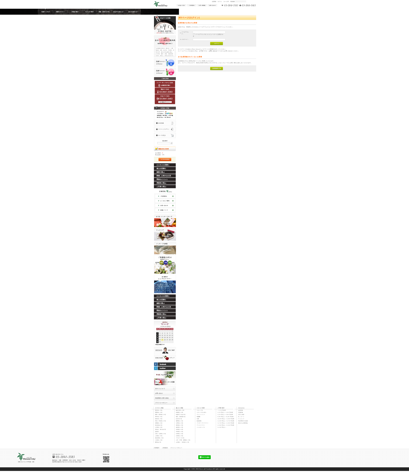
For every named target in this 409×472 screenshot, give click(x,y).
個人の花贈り (161, 168)
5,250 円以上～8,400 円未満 (225, 414)
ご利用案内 (156, 447)
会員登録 (214, 1)
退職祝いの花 (158, 423)
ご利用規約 (165, 447)
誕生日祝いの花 (180, 410)
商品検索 (232, 1)
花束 (198, 418)
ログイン (220, 1)
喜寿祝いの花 (179, 425)
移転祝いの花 (158, 418)
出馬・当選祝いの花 (160, 433)
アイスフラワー (201, 425)
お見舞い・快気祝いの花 (182, 442)
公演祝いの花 (158, 427)
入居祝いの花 (158, 440)
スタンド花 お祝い (202, 412)
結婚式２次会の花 (180, 414)
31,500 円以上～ (221, 427)
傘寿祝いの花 (179, 427)
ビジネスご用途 (159, 407)
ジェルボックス (201, 427)
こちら (197, 49)
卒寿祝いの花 (179, 431)
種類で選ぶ (161, 172)
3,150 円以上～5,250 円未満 (225, 412)
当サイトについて (160, 388)
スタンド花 (200, 410)
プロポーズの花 (180, 437)
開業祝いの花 (158, 412)
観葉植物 (199, 420)
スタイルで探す (201, 407)
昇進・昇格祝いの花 (160, 420)
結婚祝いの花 (179, 412)
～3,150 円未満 (221, 410)
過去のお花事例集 (243, 423)
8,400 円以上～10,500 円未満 (225, 416)
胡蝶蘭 (198, 416)
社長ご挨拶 (241, 414)
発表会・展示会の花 (160, 429)
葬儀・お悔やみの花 (164, 175)
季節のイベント (162, 179)
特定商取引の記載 (243, 420)
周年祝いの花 (158, 416)
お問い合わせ (159, 393)
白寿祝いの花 (179, 433)
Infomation (241, 407)
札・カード (241, 416)
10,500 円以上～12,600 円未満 (225, 418)
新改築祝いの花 (159, 437)
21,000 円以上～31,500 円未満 (225, 425)
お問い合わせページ (215, 51)
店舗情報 (240, 412)
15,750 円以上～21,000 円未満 (225, 423)
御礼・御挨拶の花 (180, 416)
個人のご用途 (179, 407)
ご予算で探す (221, 407)
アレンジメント (201, 414)
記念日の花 (179, 418)
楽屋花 (157, 431)
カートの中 (226, 1)
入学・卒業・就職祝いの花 (183, 440)
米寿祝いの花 (179, 429)
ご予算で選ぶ (161, 186)
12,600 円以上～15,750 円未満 (225, 420)
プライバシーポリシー (161, 402)
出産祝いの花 (179, 435)
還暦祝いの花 (179, 420)
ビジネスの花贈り (163, 165)
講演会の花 (158, 442)
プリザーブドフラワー (203, 423)
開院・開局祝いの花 (160, 414)
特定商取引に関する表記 (162, 398)
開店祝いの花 (158, 410)
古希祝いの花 (179, 423)
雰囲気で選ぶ (161, 183)
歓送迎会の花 (158, 425)
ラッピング (241, 418)
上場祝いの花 (158, 435)
